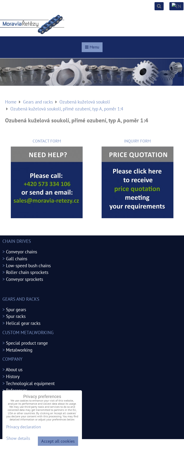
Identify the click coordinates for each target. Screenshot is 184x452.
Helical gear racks (23, 323)
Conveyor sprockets (24, 279)
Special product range (27, 343)
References (16, 390)
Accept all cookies (58, 441)
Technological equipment (30, 383)
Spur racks (16, 316)
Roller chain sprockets (27, 272)
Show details (18, 438)
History (13, 376)
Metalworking (19, 350)
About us (14, 369)
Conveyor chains (21, 252)
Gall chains (16, 258)
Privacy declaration (23, 427)
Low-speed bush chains (28, 265)
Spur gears (16, 309)
